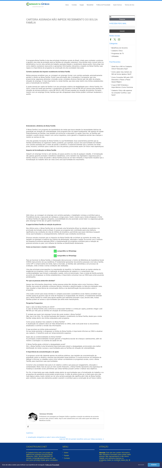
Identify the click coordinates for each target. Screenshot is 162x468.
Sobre (66, 452)
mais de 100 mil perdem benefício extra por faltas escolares (81, 439)
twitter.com (115, 39)
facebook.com (110, 39)
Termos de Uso (129, 5)
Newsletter (90, 5)
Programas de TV (117, 53)
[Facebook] (28, 427)
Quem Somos (117, 5)
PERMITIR (153, 464)
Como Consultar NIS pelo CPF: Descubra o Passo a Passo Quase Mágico (122, 79)
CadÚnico (29, 433)
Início (67, 5)
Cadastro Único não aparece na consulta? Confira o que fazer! (121, 92)
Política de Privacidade (103, 5)
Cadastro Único (117, 51)
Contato (74, 5)
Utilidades (115, 56)
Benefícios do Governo (119, 48)
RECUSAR (141, 464)
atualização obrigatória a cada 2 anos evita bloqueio (46, 437)
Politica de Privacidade (52, 465)
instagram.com (119, 39)
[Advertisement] (65, 43)
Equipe (82, 5)
